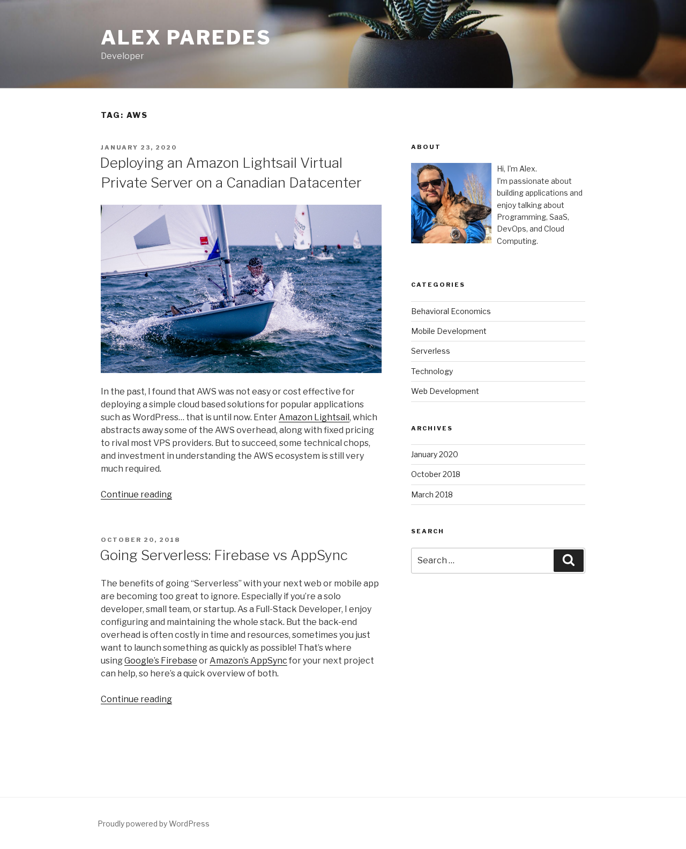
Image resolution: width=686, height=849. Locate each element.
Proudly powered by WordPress (154, 823)
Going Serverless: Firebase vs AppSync (224, 555)
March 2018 (432, 494)
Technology (432, 371)
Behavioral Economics (451, 311)
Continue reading (136, 494)
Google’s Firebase (160, 661)
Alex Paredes (186, 37)
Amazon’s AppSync (248, 661)
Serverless (430, 350)
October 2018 (435, 474)
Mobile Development (449, 331)
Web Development (445, 391)
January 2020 (434, 454)
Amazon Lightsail (314, 417)
